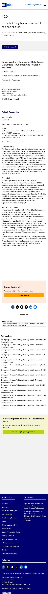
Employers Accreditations (10, 544)
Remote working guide (9, 537)
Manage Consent (7, 533)
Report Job (24, 312)
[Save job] (44, 57)
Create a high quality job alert (23, 429)
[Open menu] (45, 5)
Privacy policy (6, 526)
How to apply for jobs (9, 516)
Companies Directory (9, 551)
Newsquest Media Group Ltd (11, 575)
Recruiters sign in (8, 512)
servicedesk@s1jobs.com (32, 506)
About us (5, 501)
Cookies (4, 548)
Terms (4, 519)
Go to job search (9, 47)
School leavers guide (9, 523)
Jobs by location (7, 540)
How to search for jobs (9, 508)
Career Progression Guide (10, 530)
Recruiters (5, 505)
